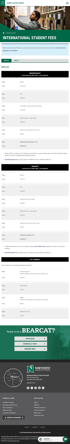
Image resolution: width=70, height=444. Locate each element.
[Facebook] (28, 389)
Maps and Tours (7, 410)
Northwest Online (39, 415)
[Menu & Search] (67, 3)
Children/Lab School (40, 407)
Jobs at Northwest (39, 410)
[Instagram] (35, 389)
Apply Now (30, 338)
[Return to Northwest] (2, 3)
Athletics (36, 405)
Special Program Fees (11, 159)
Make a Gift (37, 413)
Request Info (30, 349)
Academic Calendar (8, 402)
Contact (27, 427)
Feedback (35, 427)
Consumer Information (9, 413)
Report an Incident (14, 418)
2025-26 (6, 60)
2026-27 (16, 60)
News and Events (8, 407)
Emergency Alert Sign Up (10, 405)
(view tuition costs (40, 246)
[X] (32, 389)
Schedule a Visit (30, 344)
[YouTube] (39, 389)
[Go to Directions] (13, 389)
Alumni (36, 402)
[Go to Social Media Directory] (43, 389)
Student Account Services (15, 3)
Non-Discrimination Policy (13, 440)
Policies (43, 427)
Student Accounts (11, 33)
